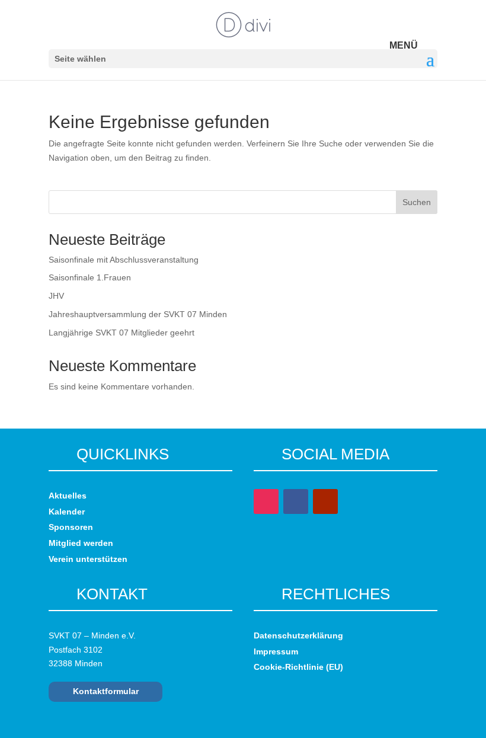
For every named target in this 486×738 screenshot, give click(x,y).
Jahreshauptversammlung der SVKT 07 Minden (138, 314)
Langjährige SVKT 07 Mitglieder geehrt (121, 332)
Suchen (416, 202)
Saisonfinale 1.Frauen (90, 277)
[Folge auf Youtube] (325, 501)
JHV (56, 296)
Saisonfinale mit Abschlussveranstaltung (124, 259)
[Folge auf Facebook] (295, 501)
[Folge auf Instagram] (266, 501)
